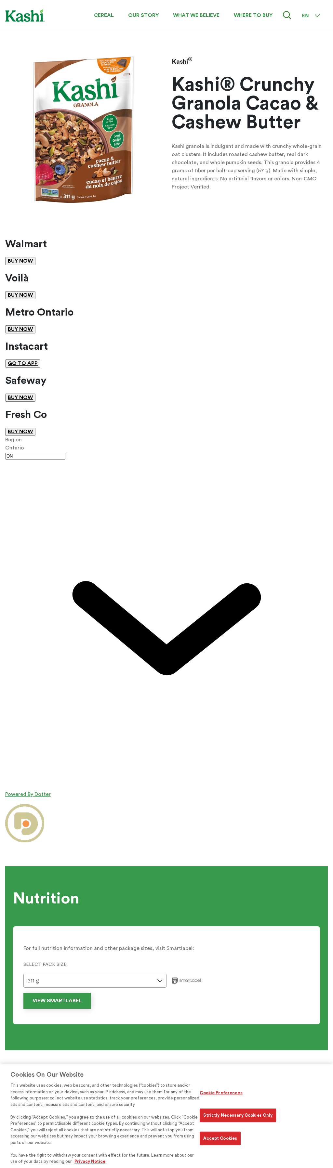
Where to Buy (253, 15)
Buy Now (20, 261)
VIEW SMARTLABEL (57, 1000)
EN (305, 15)
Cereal (104, 15)
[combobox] (166, 614)
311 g (33, 981)
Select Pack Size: (45, 964)
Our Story (143, 15)
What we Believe (196, 15)
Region (13, 439)
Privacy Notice (89, 1161)
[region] (166, 1116)
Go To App (23, 363)
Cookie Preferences (221, 1093)
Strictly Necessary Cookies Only (238, 1115)
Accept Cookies (220, 1138)
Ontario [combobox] (14, 447)
